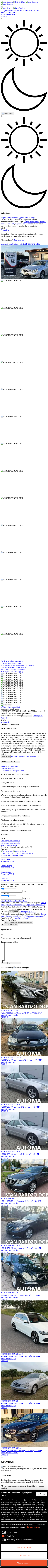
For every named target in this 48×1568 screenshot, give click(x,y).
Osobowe (16, 10)
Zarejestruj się (19, 240)
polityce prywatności (32, 1527)
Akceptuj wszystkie (24, 1563)
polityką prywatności (31, 222)
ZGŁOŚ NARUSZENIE (9, 925)
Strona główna (6, 10)
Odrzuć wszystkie (24, 1547)
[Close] (2, 934)
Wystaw (4, 16)
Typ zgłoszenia (6, 942)
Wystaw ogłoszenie (8, 14)
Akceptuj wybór (24, 1555)
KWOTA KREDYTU (9, 887)
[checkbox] (9, 1532)
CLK (38, 10)
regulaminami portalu (23, 224)
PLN (24, 891)
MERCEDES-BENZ (28, 10)
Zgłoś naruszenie (14, 963)
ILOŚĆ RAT (5, 894)
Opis (2, 961)
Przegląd (42, 1494)
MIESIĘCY (27, 898)
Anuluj (4, 963)
